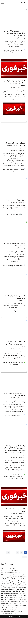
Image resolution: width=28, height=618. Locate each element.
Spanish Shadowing (6, 591)
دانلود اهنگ (23, 589)
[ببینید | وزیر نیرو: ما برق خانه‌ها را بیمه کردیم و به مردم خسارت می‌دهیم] (14, 130)
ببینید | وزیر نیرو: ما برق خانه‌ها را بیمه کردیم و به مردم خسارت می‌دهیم (15, 145)
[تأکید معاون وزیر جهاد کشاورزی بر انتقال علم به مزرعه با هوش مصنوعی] (14, 68)
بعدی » (24, 557)
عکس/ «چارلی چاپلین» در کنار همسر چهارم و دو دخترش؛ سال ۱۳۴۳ (15, 344)
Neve (19, 616)
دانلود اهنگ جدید (20, 579)
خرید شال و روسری (9, 583)
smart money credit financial (9, 572)
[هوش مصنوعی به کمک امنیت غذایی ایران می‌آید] (14, 496)
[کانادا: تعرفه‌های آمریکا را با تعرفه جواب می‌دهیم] (14, 283)
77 (8, 552)
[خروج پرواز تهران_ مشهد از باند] (14, 187)
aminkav (22, 38)
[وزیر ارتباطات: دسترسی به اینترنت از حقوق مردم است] (14, 380)
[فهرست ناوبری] (2, 2)
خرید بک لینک (21, 572)
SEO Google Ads (11, 613)
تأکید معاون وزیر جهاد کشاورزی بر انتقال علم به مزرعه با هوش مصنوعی (14, 83)
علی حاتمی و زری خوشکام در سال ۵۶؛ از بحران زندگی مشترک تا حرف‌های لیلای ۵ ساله (14, 33)
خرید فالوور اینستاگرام (19, 570)
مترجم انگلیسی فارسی (19, 587)
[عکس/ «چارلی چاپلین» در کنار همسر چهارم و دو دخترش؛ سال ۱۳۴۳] (14, 329)
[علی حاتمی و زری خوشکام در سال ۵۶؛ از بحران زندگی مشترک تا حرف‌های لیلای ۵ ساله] (14, 18)
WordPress (10, 616)
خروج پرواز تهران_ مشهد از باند (15, 199)
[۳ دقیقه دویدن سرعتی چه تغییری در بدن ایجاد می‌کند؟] (14, 231)
